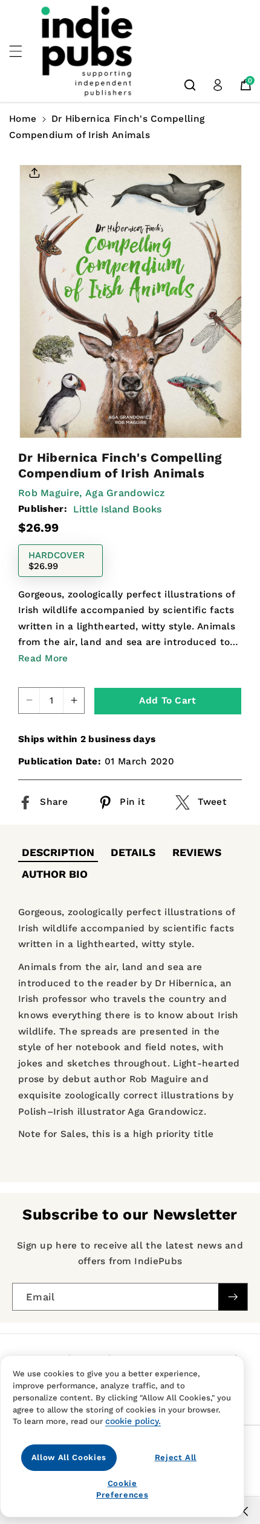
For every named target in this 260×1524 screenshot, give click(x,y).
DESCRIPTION (58, 852)
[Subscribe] (232, 1297)
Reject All (176, 1457)
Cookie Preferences (122, 1489)
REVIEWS (196, 852)
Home (22, 118)
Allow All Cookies (68, 1457)
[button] (22, 51)
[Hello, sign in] (217, 85)
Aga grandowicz (124, 493)
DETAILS (133, 852)
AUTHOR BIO (55, 874)
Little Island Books (117, 509)
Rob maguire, (50, 493)
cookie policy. (133, 1421)
